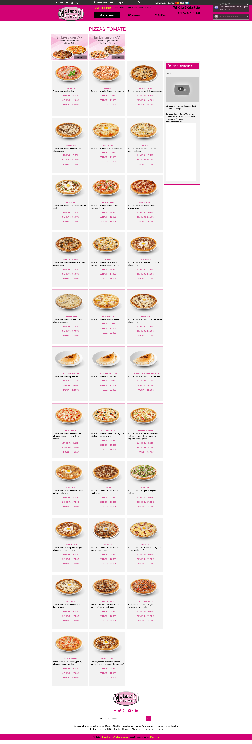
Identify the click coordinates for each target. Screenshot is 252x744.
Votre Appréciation (145, 726)
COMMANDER (103, 8)
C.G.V (109, 729)
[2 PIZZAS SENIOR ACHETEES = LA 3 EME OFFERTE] (69, 47)
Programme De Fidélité (167, 726)
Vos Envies (119, 8)
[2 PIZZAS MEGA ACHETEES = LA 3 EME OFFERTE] (107, 47)
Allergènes (137, 729)
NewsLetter (105, 719)
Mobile (126, 729)
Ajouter (65, 75)
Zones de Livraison (83, 726)
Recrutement (128, 726)
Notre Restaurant (135, 8)
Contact (148, 8)
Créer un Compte (116, 3)
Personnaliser (76, 76)
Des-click (154, 737)
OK (148, 718)
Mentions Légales (97, 729)
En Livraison (108, 15)
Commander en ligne (153, 729)
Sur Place (161, 15)
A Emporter (135, 15)
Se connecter (102, 3)
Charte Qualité (113, 726)
